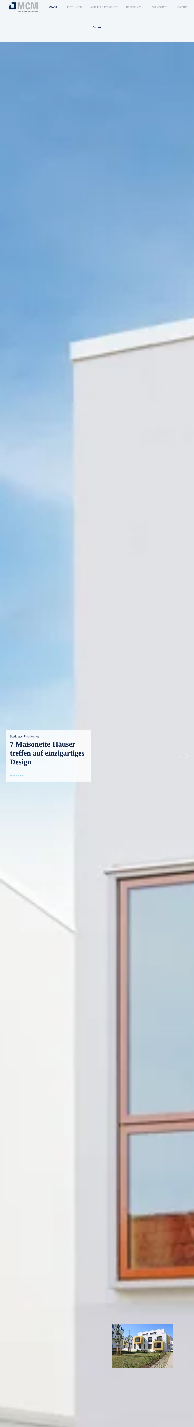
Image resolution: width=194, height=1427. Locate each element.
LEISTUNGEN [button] (74, 7)
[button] (180, 756)
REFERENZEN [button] (134, 7)
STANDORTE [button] (159, 7)
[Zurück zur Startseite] (24, 7)
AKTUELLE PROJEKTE (104, 7)
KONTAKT (181, 7)
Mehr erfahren (17, 775)
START (53, 7)
